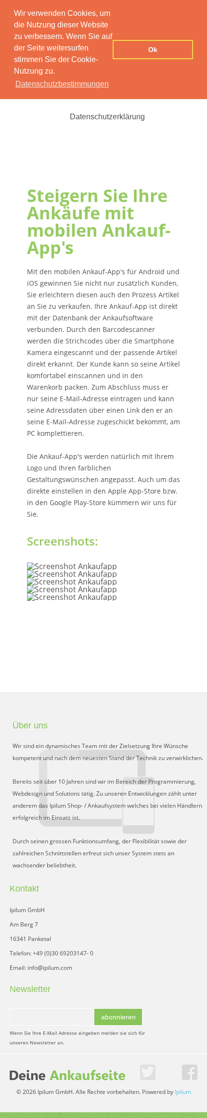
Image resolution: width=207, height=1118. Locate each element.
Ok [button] (152, 49)
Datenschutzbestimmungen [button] (62, 84)
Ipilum (183, 1092)
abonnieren (118, 1017)
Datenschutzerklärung (107, 117)
